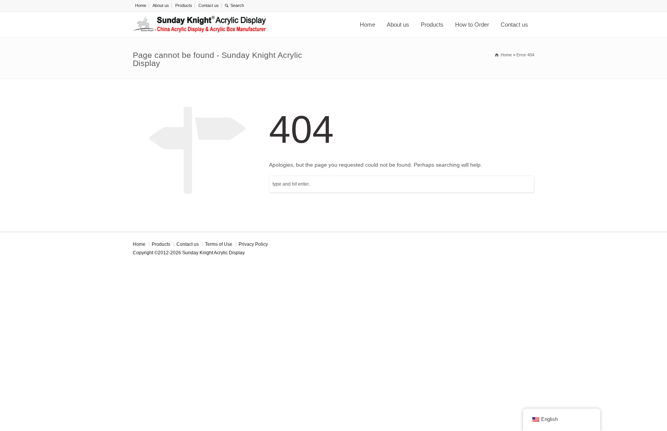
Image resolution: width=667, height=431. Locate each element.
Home (140, 5)
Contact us (208, 5)
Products (183, 5)
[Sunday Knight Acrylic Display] (199, 24)
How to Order (472, 24)
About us (160, 5)
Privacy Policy (253, 244)
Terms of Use (218, 244)
